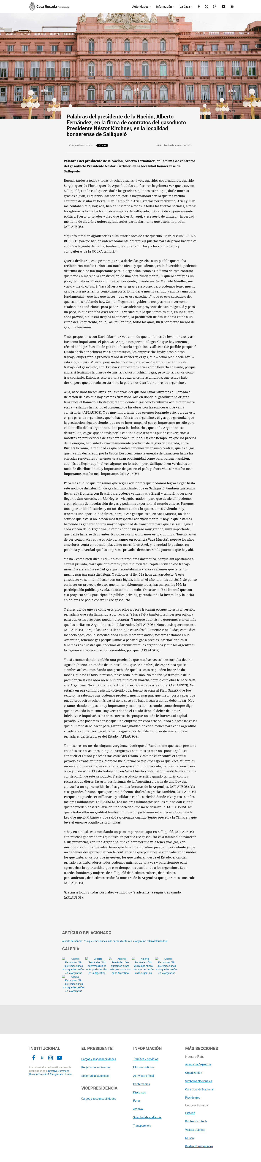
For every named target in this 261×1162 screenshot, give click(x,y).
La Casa (185, 6)
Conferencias (141, 1084)
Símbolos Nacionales (198, 1081)
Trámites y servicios (145, 1059)
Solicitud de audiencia (95, 1076)
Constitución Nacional (199, 1089)
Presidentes (192, 1097)
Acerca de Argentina (198, 1064)
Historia (190, 1113)
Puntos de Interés (196, 1121)
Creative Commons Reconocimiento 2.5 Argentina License (50, 1072)
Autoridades (140, 6)
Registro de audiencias (95, 1067)
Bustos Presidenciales (199, 1146)
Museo (189, 1138)
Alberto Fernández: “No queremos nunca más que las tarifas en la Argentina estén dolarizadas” (114, 941)
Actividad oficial (143, 1076)
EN (232, 6)
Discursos (139, 1092)
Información (164, 6)
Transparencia (142, 1126)
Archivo (138, 1109)
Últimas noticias (143, 1067)
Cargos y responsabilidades (98, 1059)
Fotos (136, 1101)
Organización (193, 1073)
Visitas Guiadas (195, 1130)
